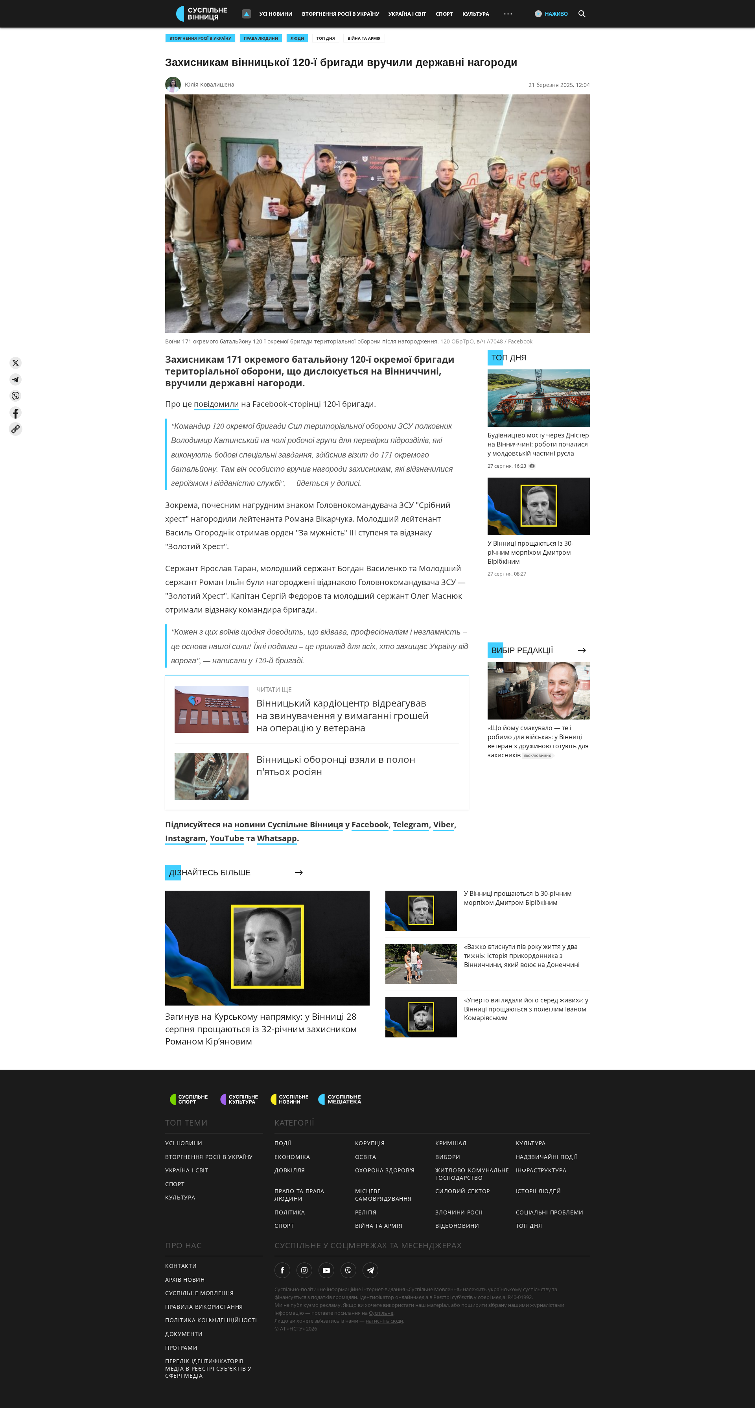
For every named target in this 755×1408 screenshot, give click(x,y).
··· (508, 13)
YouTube (227, 838)
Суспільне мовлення (199, 1293)
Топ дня (326, 38)
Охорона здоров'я (385, 1170)
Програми (181, 1347)
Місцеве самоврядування (383, 1194)
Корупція (370, 1143)
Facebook (370, 824)
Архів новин (185, 1279)
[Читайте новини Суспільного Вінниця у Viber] (348, 1270)
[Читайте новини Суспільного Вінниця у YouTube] (326, 1270)
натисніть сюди (384, 1320)
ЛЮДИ (297, 38)
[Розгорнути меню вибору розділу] (246, 13)
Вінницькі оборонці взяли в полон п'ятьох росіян (335, 765)
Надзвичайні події (546, 1157)
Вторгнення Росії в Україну (340, 13)
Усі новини (276, 13)
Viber (443, 824)
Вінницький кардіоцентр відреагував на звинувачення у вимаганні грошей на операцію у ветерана (342, 715)
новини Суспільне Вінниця (288, 824)
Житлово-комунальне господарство (472, 1173)
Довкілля (289, 1170)
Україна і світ (407, 13)
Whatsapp (277, 838)
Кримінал (451, 1143)
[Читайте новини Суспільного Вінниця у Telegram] (370, 1270)
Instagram (185, 838)
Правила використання (204, 1306)
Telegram (411, 824)
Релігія (366, 1212)
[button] (15, 363)
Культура (475, 13)
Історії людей (538, 1191)
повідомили (216, 404)
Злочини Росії (458, 1212)
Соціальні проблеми (550, 1212)
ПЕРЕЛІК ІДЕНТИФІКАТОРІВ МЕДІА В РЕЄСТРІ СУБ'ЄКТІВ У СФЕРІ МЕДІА (208, 1368)
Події (282, 1143)
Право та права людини (299, 1194)
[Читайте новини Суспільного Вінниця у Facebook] (282, 1270)
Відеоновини (457, 1225)
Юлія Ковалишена (209, 84)
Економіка (292, 1157)
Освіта (365, 1157)
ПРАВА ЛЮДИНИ (261, 38)
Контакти (181, 1266)
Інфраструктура (541, 1170)
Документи (184, 1334)
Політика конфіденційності (211, 1320)
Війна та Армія (364, 38)
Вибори (447, 1157)
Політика (289, 1212)
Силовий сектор (462, 1191)
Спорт (444, 13)
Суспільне (381, 1312)
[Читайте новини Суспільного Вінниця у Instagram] (304, 1270)
